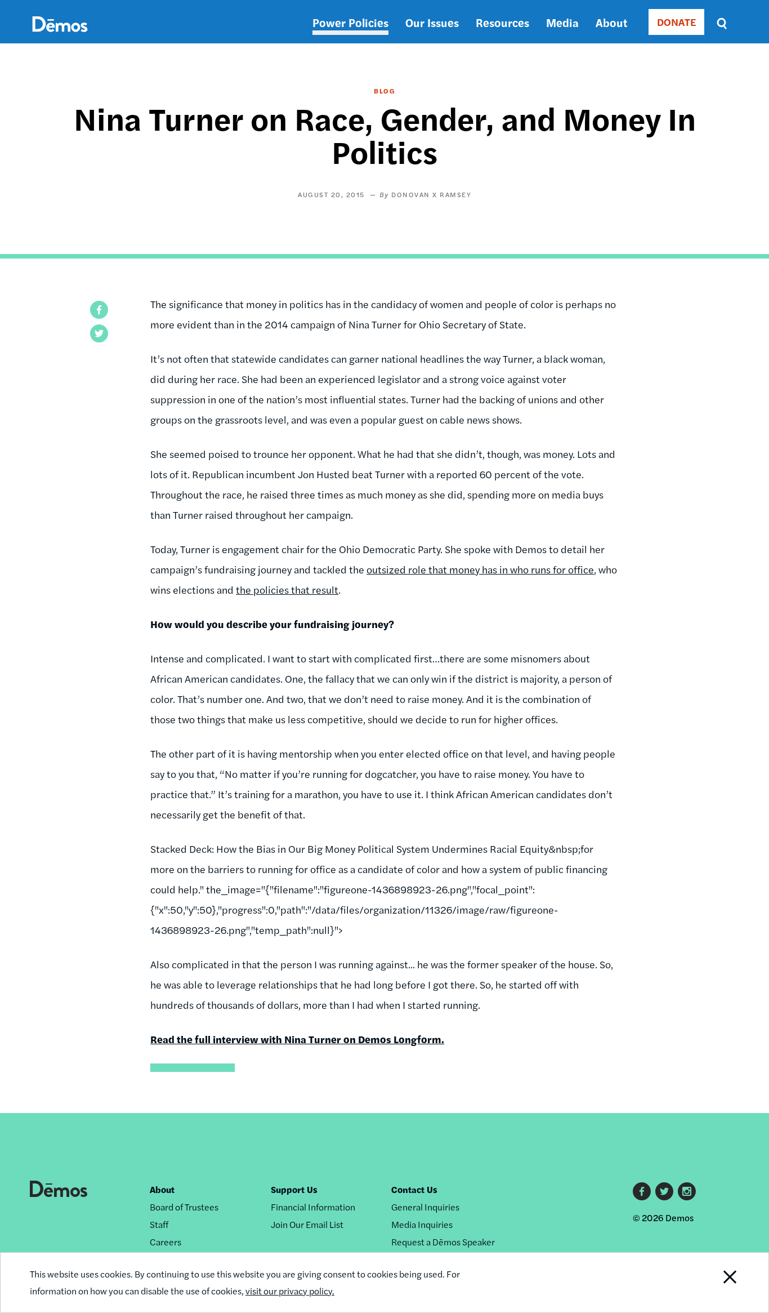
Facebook (642, 1191)
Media (562, 22)
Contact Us (414, 1189)
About (611, 22)
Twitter (664, 1191)
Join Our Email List (307, 1224)
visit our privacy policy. (289, 1290)
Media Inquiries (422, 1224)
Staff (159, 1224)
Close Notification (716, 1282)
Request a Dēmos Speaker (443, 1241)
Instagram (687, 1191)
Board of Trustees (184, 1206)
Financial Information (313, 1206)
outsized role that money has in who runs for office (480, 569)
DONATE (676, 22)
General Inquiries (425, 1206)
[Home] (60, 36)
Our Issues (432, 22)
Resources (502, 22)
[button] (99, 310)
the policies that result (287, 589)
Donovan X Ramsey (431, 194)
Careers (165, 1241)
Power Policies (350, 22)
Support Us (294, 1189)
